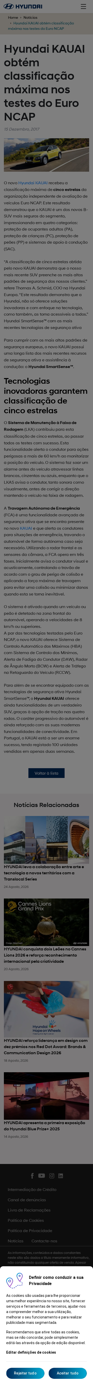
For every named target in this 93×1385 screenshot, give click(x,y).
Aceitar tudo (68, 1373)
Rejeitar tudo (25, 1373)
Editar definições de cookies (31, 1352)
